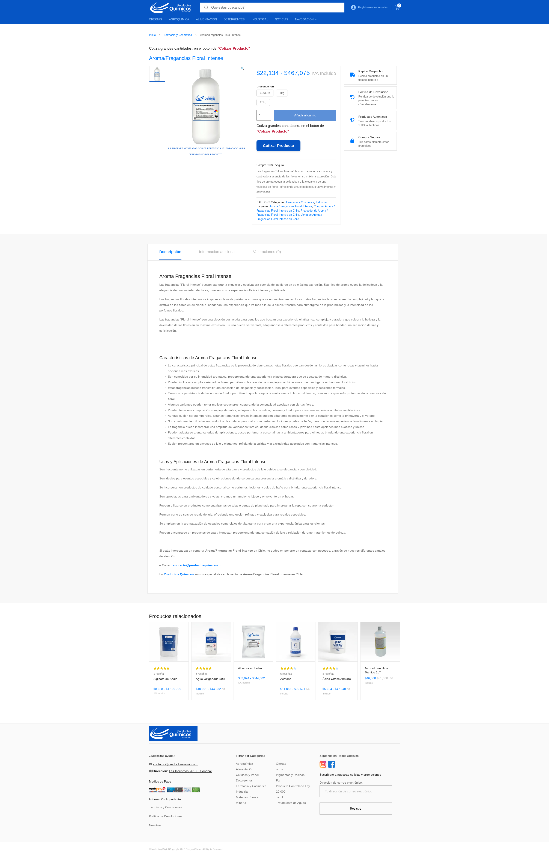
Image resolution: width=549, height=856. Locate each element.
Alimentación (206, 19)
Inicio (152, 35)
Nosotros (155, 825)
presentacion (265, 86)
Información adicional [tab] (217, 252)
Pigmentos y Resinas (290, 775)
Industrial (260, 19)
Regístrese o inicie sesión (373, 7)
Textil (279, 797)
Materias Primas (247, 797)
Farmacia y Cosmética (178, 35)
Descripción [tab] (170, 252)
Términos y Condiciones (165, 807)
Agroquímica (179, 19)
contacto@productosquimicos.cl (197, 565)
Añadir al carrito (305, 115)
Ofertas (155, 19)
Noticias (281, 19)
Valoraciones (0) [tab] (267, 252)
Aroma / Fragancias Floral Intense (291, 206)
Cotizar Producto (278, 145)
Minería (241, 802)
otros (279, 769)
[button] (243, 68)
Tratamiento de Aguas (291, 802)
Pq (278, 780)
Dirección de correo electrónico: (341, 782)
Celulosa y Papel (247, 775)
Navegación (304, 19)
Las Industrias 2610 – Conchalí (190, 771)
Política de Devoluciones (165, 816)
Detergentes (234, 19)
